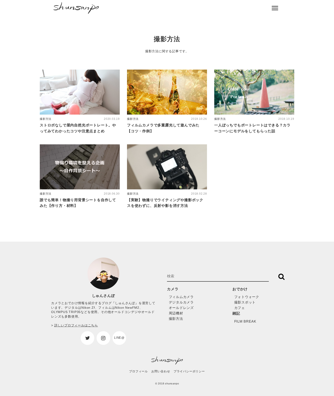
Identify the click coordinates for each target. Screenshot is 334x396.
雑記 (236, 313)
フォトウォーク (246, 297)
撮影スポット (245, 302)
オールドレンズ (181, 308)
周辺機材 (176, 313)
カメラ (172, 289)
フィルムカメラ (181, 297)
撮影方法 (176, 319)
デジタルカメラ (181, 302)
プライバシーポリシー (189, 371)
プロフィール (138, 371)
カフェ (239, 308)
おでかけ (240, 289)
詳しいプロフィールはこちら (76, 325)
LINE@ (119, 337)
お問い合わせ (160, 371)
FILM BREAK (245, 321)
